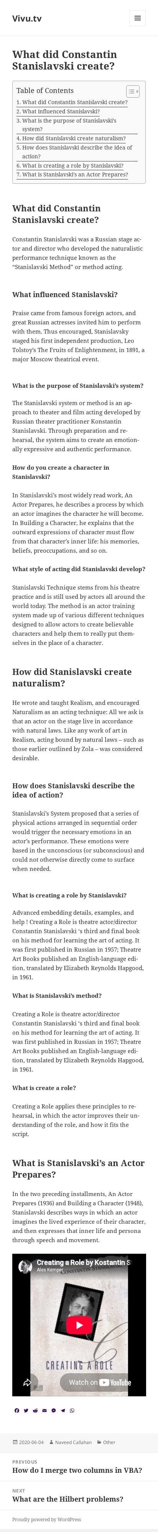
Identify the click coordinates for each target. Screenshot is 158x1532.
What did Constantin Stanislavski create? (75, 102)
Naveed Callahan (73, 1442)
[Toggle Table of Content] (129, 91)
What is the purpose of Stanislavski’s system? (69, 125)
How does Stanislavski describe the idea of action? (77, 152)
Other (109, 1442)
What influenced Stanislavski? (61, 111)
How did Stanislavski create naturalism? (74, 138)
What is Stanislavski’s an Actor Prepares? (75, 174)
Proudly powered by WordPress (46, 1519)
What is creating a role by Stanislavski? (72, 165)
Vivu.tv (27, 18)
